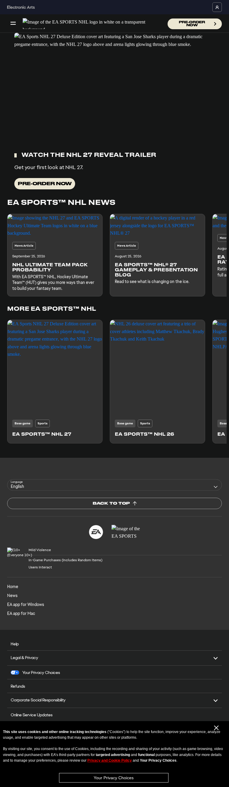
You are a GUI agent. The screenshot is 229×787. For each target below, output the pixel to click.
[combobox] (114, 485)
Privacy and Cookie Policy (109, 760)
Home (12, 586)
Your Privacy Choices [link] (41, 672)
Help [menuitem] (15, 644)
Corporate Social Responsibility (38, 700)
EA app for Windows (25, 604)
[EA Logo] (96, 532)
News (12, 595)
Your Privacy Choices (114, 777)
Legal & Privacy (24, 657)
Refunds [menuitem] (18, 686)
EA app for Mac (21, 613)
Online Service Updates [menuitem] (31, 715)
